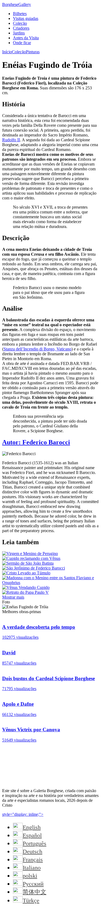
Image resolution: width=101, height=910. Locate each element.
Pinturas (33, 52)
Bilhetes (20, 13)
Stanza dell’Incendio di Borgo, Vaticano (37, 349)
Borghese (16, 4)
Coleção (20, 23)
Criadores (21, 28)
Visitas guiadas (25, 18)
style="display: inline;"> (22, 814)
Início (7, 52)
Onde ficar (22, 42)
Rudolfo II (11, 140)
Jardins (19, 33)
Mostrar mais (13, 597)
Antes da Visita (26, 38)
